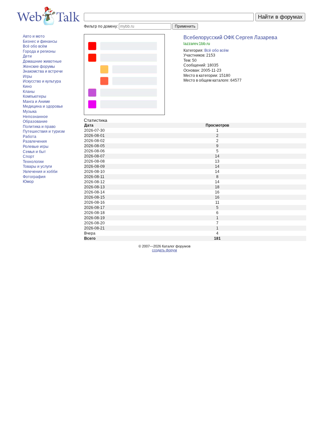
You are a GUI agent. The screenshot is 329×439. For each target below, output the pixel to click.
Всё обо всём (35, 46)
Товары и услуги (37, 166)
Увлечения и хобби (40, 171)
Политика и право (39, 126)
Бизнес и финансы (40, 41)
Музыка (30, 111)
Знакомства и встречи (43, 71)
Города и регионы (39, 51)
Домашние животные (42, 61)
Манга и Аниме (36, 101)
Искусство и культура (42, 81)
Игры (27, 76)
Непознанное (35, 116)
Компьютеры (34, 96)
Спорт (28, 156)
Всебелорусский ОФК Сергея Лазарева (230, 37)
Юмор (28, 181)
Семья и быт (34, 151)
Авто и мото (34, 36)
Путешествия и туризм (44, 131)
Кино (27, 86)
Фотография (34, 177)
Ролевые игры (36, 146)
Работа (29, 136)
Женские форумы (39, 66)
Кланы (29, 91)
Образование (35, 121)
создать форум (164, 250)
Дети (27, 56)
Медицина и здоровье (43, 106)
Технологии (33, 161)
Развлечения (35, 141)
